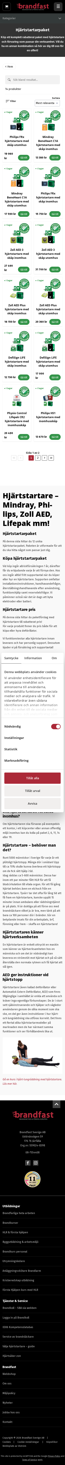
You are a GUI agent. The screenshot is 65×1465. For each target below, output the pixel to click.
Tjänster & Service (15, 1301)
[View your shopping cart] (6, 7)
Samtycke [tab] (11, 658)
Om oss (7, 1383)
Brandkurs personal (14, 1251)
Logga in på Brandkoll (15, 1317)
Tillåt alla (32, 778)
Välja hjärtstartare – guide (18, 1346)
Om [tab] (54, 658)
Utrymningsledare (13, 1261)
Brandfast (9, 1367)
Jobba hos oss (11, 1412)
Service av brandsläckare (18, 1336)
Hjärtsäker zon (11, 1356)
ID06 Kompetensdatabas (17, 1327)
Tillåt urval (32, 791)
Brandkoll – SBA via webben (19, 1308)
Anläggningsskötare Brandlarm (21, 1270)
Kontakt (7, 1422)
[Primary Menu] (58, 6)
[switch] (56, 738)
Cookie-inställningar (28, 1442)
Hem (10, 66)
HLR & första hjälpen (15, 1232)
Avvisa (32, 803)
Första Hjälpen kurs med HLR (20, 1289)
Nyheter (7, 1402)
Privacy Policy (54, 1456)
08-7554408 (33, 1152)
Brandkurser (10, 1222)
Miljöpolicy (8, 1393)
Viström (22, 1446)
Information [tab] (33, 658)
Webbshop (9, 1374)
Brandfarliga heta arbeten (18, 1213)
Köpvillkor (52, 1442)
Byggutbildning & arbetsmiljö (20, 1241)
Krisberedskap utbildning (18, 1280)
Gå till (23, 157)
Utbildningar (11, 1206)
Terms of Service (29, 1460)
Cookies (6, 1442)
